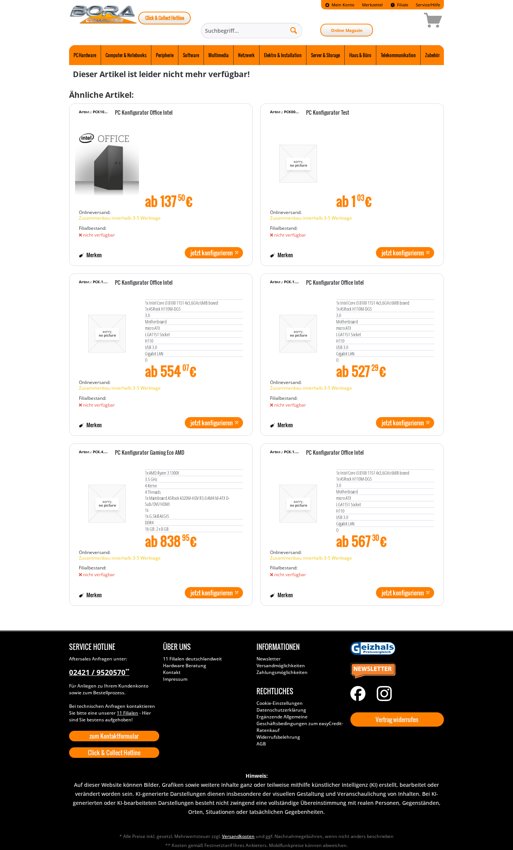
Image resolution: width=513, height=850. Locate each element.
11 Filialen (127, 713)
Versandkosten (238, 836)
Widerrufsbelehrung (278, 737)
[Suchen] (294, 30)
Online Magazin (346, 30)
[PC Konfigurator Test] (298, 159)
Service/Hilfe (428, 5)
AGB (261, 744)
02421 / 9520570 (99, 672)
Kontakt (172, 672)
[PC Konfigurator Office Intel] (107, 159)
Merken (93, 255)
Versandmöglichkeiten (280, 665)
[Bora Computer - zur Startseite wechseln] (103, 21)
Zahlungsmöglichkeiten (282, 672)
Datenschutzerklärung (281, 710)
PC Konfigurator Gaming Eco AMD (149, 452)
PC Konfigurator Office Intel (143, 112)
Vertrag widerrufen (397, 719)
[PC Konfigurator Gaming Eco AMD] (107, 499)
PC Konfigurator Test (327, 112)
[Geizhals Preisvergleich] (395, 648)
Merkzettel (372, 5)
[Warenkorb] (406, 21)
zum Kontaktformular (114, 736)
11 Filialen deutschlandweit (192, 659)
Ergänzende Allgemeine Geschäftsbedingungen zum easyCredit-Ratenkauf (299, 723)
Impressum (175, 679)
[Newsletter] (395, 671)
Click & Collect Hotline (164, 18)
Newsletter (268, 659)
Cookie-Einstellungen (279, 703)
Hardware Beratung (184, 665)
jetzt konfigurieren (211, 252)
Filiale (402, 5)
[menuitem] (339, 4)
